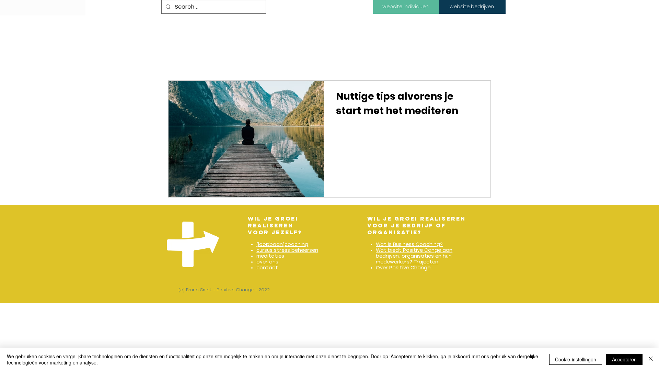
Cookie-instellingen (575, 359)
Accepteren (624, 359)
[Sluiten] (651, 359)
